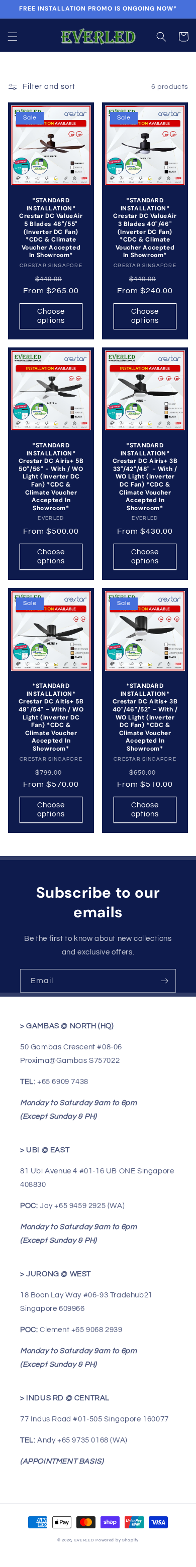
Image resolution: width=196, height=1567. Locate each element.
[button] (13, 37)
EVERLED (84, 1540)
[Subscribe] (164, 981)
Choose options (51, 316)
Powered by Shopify (117, 1540)
